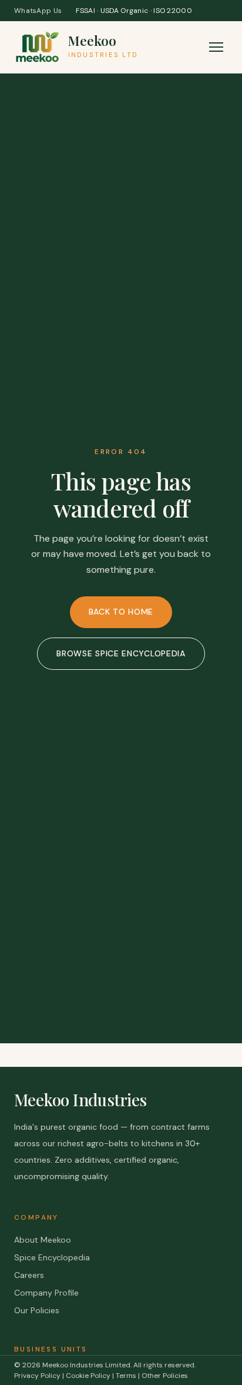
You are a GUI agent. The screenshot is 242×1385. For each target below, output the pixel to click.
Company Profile (46, 1292)
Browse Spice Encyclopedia (121, 653)
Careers (29, 1275)
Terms (126, 1375)
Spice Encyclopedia (52, 1257)
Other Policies (165, 1375)
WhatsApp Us (38, 10)
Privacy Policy (37, 1375)
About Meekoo (42, 1239)
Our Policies (36, 1310)
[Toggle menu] (216, 47)
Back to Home (121, 611)
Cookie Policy (88, 1375)
